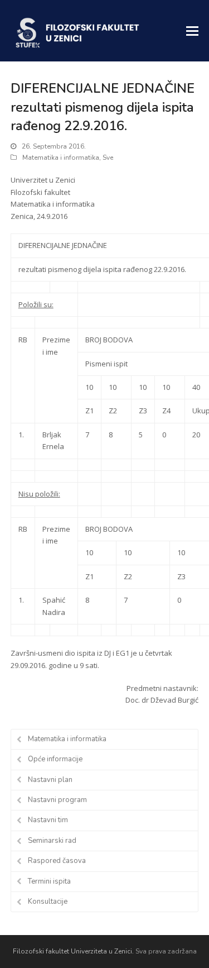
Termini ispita (49, 881)
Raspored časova (57, 861)
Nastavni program (57, 800)
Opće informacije (55, 759)
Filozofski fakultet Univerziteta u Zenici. (73, 951)
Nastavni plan (50, 780)
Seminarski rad (52, 841)
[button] (192, 30)
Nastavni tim (48, 820)
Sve (108, 157)
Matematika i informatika (60, 157)
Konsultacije (47, 902)
